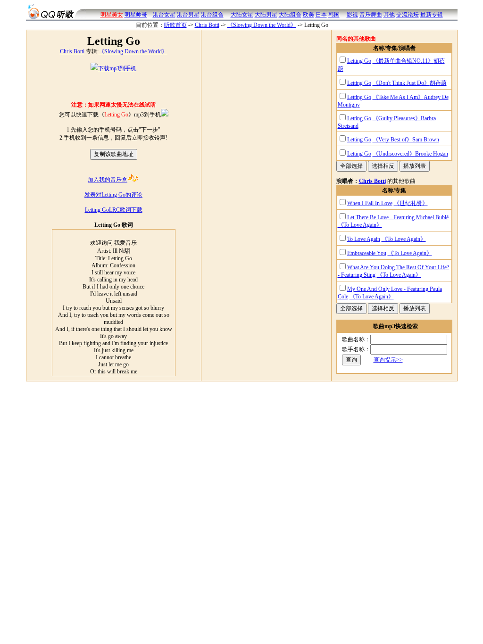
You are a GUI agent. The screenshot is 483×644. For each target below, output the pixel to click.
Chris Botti (207, 25)
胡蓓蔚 (438, 83)
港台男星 (188, 14)
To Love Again (363, 239)
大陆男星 (266, 14)
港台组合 (212, 14)
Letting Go (359, 61)
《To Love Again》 (360, 225)
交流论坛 (407, 14)
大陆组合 (290, 14)
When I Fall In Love (369, 203)
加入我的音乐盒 (107, 179)
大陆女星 (242, 14)
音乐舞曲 (370, 14)
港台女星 (164, 14)
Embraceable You (366, 253)
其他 (389, 14)
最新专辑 (431, 14)
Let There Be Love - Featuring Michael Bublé (398, 217)
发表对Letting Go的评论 (113, 194)
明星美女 (111, 14)
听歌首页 (175, 25)
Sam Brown (425, 139)
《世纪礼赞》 (411, 203)
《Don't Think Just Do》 (401, 83)
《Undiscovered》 (394, 153)
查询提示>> (388, 359)
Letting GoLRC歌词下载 (113, 209)
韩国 (334, 14)
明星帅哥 (136, 14)
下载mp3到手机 (117, 68)
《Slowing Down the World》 (261, 25)
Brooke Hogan (431, 153)
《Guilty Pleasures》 (397, 118)
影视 (352, 14)
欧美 (308, 14)
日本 (321, 14)
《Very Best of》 (392, 139)
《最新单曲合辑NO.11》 (403, 61)
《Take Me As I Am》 (398, 97)
